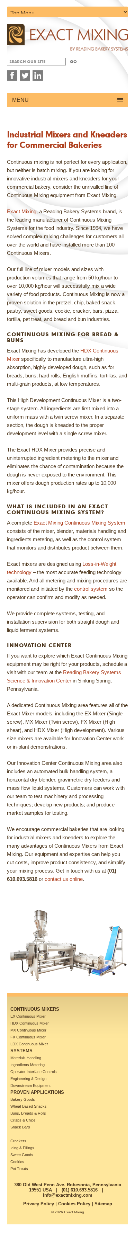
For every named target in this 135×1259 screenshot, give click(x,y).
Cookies (17, 1162)
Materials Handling (25, 1058)
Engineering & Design (28, 1079)
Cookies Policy (74, 1203)
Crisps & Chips (23, 1120)
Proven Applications (37, 1092)
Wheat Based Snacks (28, 1106)
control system (91, 589)
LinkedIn (38, 75)
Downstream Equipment (30, 1085)
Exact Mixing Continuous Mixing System (79, 523)
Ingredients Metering (27, 1065)
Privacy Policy (38, 1203)
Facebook (12, 75)
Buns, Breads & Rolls (28, 1113)
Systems (21, 1050)
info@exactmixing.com (67, 1195)
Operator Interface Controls (33, 1072)
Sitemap (103, 1203)
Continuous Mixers (34, 1009)
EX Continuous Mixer (28, 1016)
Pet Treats (19, 1169)
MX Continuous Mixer (28, 1030)
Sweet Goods (21, 1155)
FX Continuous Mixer (28, 1037)
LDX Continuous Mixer (29, 1044)
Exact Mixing (21, 211)
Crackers (18, 1141)
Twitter (25, 75)
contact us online (64, 879)
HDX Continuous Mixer (29, 1023)
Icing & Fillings (22, 1148)
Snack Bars (20, 1127)
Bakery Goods (22, 1099)
